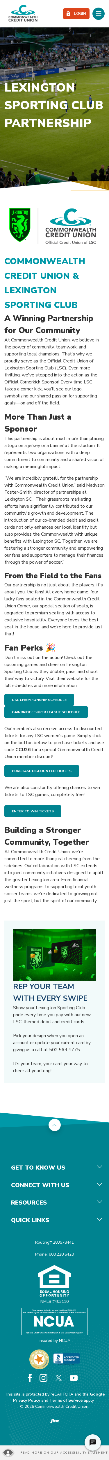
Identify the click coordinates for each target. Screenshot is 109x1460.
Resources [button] (29, 1203)
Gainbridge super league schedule (46, 712)
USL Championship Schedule (39, 699)
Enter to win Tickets (33, 811)
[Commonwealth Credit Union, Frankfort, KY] (23, 13)
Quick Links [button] (30, 1220)
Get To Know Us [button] (38, 1168)
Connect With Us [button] (40, 1185)
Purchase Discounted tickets (42, 771)
